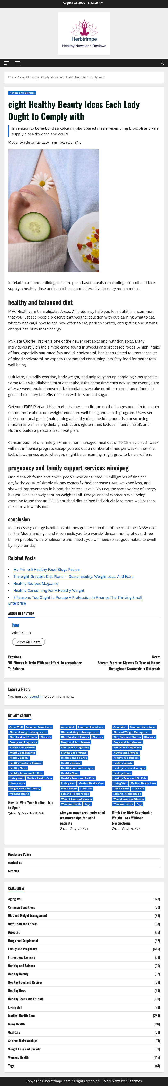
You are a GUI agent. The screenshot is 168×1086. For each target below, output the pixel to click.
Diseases (45, 737)
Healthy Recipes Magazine (35, 583)
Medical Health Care (39, 778)
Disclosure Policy (19, 854)
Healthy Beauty (18, 757)
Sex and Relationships (75, 793)
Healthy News (18, 768)
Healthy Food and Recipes (25, 763)
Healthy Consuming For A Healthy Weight (48, 590)
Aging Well (16, 727)
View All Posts (29, 641)
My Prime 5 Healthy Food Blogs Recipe (46, 569)
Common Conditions (39, 727)
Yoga (87, 804)
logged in (35, 696)
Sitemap (13, 870)
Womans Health (19, 793)
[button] (6, 63)
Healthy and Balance (22, 752)
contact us (15, 862)
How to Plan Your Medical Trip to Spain (30, 805)
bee (14, 142)
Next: (129, 662)
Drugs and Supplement (75, 742)
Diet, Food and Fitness (23, 737)
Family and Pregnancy (23, 742)
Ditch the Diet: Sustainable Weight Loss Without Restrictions (132, 818)
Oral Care (86, 788)
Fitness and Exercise (22, 93)
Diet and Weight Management (28, 732)
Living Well (16, 778)
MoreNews (112, 1081)
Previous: (45, 662)
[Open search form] (162, 63)
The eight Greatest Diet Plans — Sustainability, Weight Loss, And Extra (73, 576)
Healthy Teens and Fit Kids (26, 773)
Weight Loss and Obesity (24, 788)
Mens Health (17, 783)
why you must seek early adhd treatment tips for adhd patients (82, 818)
